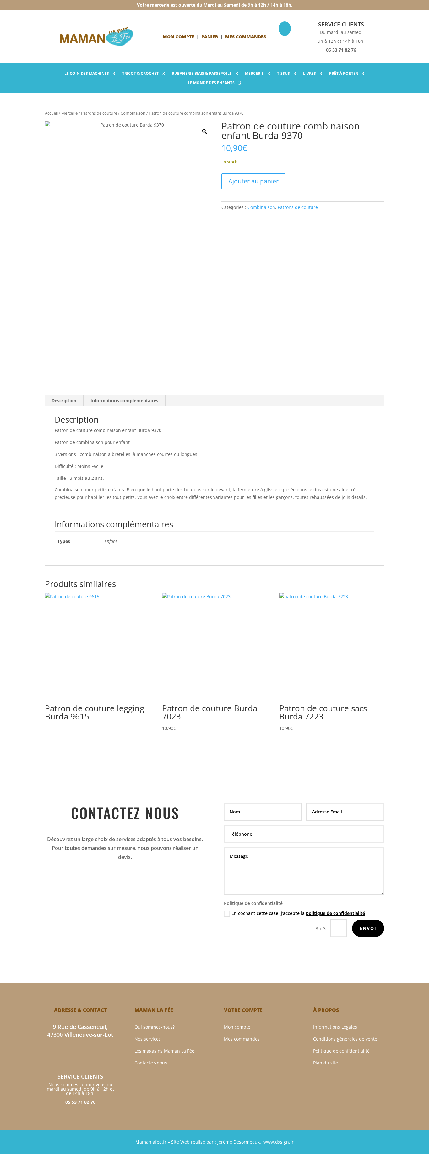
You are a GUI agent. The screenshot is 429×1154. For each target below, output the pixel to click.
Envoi (368, 928)
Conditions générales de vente (345, 1039)
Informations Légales (335, 1027)
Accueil (51, 113)
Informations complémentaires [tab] (124, 400)
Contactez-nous (150, 1063)
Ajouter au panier (253, 181)
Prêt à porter (343, 73)
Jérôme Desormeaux (238, 1142)
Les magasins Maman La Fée (164, 1051)
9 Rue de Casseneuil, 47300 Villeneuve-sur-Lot (80, 1030)
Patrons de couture (99, 113)
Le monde (211, 83)
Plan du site (325, 1063)
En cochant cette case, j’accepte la (298, 913)
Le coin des (86, 73)
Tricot (140, 73)
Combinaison (133, 113)
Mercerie (254, 73)
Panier (209, 37)
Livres (309, 73)
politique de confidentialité (335, 913)
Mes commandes (242, 1039)
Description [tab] (64, 400)
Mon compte (178, 37)
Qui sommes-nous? (154, 1027)
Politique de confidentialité (341, 1051)
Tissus (283, 73)
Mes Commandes (245, 37)
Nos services (147, 1039)
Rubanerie (202, 73)
